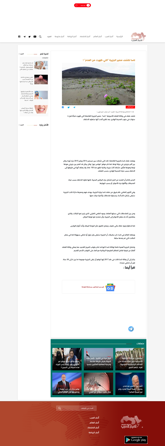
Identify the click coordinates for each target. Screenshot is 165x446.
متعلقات (140, 343)
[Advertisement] (82, 15)
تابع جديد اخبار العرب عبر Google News (93, 287)
